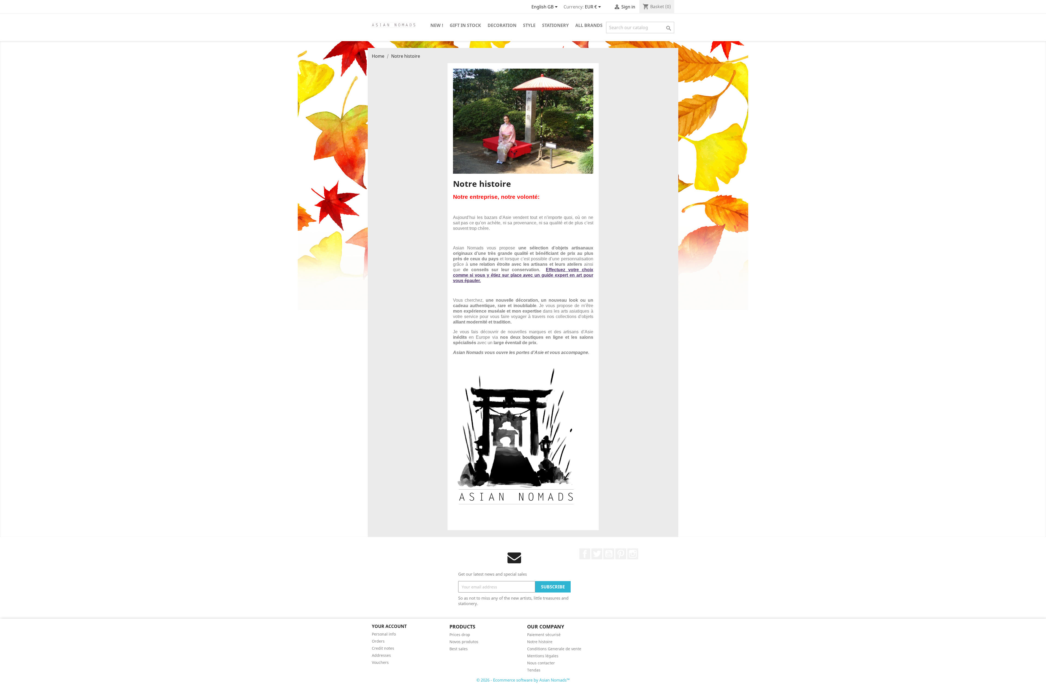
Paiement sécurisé (544, 634)
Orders (378, 641)
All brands (589, 25)
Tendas (533, 670)
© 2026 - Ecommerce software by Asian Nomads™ (523, 680)
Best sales (458, 648)
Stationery (555, 25)
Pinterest (620, 553)
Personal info (384, 634)
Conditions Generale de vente (554, 648)
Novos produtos (463, 641)
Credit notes (383, 648)
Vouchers (380, 662)
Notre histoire (539, 641)
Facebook (584, 553)
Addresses (381, 655)
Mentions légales (542, 655)
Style (529, 25)
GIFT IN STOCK (465, 25)
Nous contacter (541, 662)
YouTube (608, 553)
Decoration (502, 25)
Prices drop (459, 634)
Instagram (632, 553)
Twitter (596, 553)
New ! (436, 25)
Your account (389, 626)
